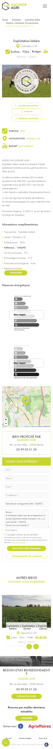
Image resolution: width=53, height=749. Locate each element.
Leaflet (26, 426)
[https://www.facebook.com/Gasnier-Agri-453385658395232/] (20, 726)
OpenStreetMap (36, 426)
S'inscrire (26, 718)
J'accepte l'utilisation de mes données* (22, 534)
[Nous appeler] (6, 742)
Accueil (8, 738)
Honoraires (43, 738)
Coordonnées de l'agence (27, 556)
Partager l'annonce (28, 118)
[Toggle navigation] (45, 6)
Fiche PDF (28, 111)
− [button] (6, 423)
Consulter (16, 272)
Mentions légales (25, 738)
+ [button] (6, 419)
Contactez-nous (26, 696)
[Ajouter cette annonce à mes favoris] (47, 599)
